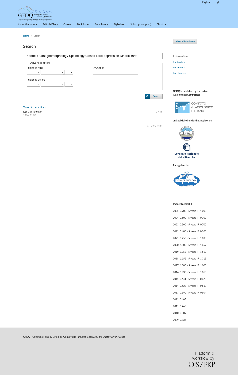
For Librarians (179, 73)
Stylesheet (119, 24)
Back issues (83, 24)
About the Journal (27, 24)
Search (156, 96)
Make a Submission (185, 41)
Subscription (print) (140, 24)
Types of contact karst (35, 107)
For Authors (179, 68)
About (160, 24)
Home (26, 36)
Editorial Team (50, 24)
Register (206, 2)
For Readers (179, 62)
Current (67, 24)
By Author (98, 68)
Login (217, 2)
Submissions (101, 24)
